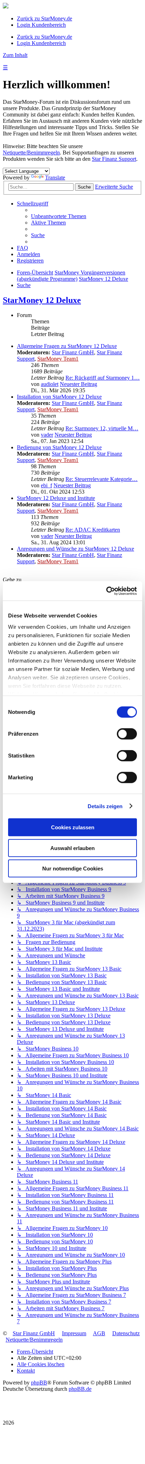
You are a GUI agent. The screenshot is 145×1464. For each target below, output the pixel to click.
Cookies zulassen (72, 827)
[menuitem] (58, 216)
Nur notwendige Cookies (72, 869)
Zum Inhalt (15, 55)
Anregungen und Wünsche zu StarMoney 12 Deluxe (75, 549)
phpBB (39, 1383)
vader (47, 435)
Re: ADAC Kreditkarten (92, 530)
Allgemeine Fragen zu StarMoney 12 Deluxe (67, 346)
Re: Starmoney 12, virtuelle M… (101, 428)
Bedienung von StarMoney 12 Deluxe (59, 447)
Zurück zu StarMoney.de (44, 18)
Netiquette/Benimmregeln (31, 153)
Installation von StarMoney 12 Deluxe (59, 397)
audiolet (49, 384)
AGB (99, 1333)
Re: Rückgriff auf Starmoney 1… (102, 378)
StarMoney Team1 (57, 359)
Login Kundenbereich (41, 25)
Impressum (74, 1333)
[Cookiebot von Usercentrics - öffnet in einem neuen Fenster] (106, 590)
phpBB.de (80, 1389)
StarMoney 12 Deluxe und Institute (56, 498)
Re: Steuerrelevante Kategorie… (101, 479)
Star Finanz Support (114, 159)
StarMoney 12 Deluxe (42, 300)
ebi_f (46, 485)
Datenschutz (126, 1333)
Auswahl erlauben (72, 848)
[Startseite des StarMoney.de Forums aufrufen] (5, 6)
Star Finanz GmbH (73, 352)
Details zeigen (105, 806)
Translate (55, 177)
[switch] (127, 734)
